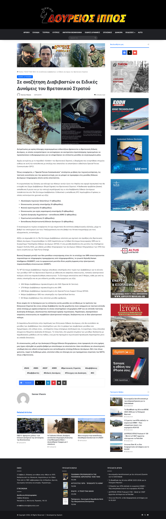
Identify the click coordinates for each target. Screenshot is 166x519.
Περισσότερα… (47, 483)
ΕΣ (93, 373)
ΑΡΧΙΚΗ (26, 32)
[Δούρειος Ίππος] (83, 15)
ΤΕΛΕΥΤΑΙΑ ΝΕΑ (30, 72)
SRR (55, 368)
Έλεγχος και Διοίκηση (76, 373)
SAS (27, 368)
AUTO (140, 32)
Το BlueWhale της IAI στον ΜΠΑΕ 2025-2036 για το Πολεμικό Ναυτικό (136, 412)
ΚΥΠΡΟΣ (56, 32)
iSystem (59, 515)
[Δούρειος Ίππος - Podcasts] (61, 55)
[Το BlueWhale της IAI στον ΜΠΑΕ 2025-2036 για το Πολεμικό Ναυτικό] (116, 412)
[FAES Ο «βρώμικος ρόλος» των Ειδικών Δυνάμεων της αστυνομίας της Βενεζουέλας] (30, 425)
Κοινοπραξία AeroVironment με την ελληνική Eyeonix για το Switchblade (136, 401)
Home (20, 72)
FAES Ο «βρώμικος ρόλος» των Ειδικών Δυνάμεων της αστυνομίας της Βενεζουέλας (30, 438)
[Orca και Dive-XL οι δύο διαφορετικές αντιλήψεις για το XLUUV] (116, 447)
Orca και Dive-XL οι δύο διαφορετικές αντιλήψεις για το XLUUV (136, 447)
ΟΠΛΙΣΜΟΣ (107, 32)
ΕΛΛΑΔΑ (36, 32)
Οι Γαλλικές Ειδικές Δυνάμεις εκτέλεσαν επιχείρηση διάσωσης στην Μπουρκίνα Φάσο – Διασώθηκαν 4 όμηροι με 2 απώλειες (60, 440)
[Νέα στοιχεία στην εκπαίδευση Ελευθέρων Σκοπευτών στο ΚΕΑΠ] (91, 425)
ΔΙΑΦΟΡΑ (118, 32)
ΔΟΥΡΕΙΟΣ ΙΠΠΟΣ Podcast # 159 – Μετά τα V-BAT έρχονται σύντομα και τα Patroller (136, 436)
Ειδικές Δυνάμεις (53, 373)
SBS (36, 368)
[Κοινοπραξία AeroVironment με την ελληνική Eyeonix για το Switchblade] (116, 402)
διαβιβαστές (33, 373)
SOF (45, 368)
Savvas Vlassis (26, 95)
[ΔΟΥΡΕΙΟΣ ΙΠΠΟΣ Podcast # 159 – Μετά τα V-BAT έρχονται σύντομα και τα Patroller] (116, 437)
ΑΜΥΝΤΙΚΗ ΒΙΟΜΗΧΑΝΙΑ (72, 32)
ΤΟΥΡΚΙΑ (45, 32)
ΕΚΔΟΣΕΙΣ (130, 32)
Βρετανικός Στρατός (71, 368)
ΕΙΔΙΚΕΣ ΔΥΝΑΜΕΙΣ (92, 32)
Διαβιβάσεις (91, 368)
